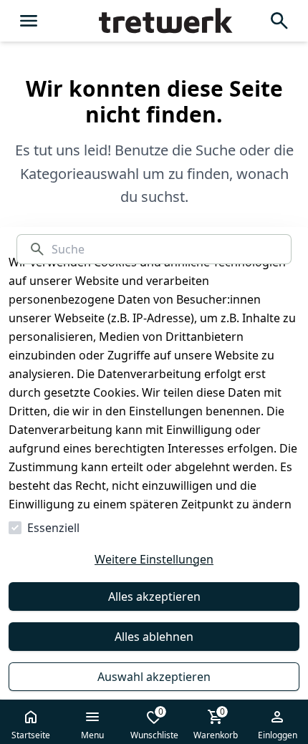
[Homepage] (154, 21)
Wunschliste (154, 723)
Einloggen (277, 735)
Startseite (30, 735)
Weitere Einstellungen (154, 559)
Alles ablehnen (154, 636)
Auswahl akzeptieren (154, 677)
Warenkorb (215, 723)
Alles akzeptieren (154, 596)
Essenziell (53, 528)
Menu (92, 735)
